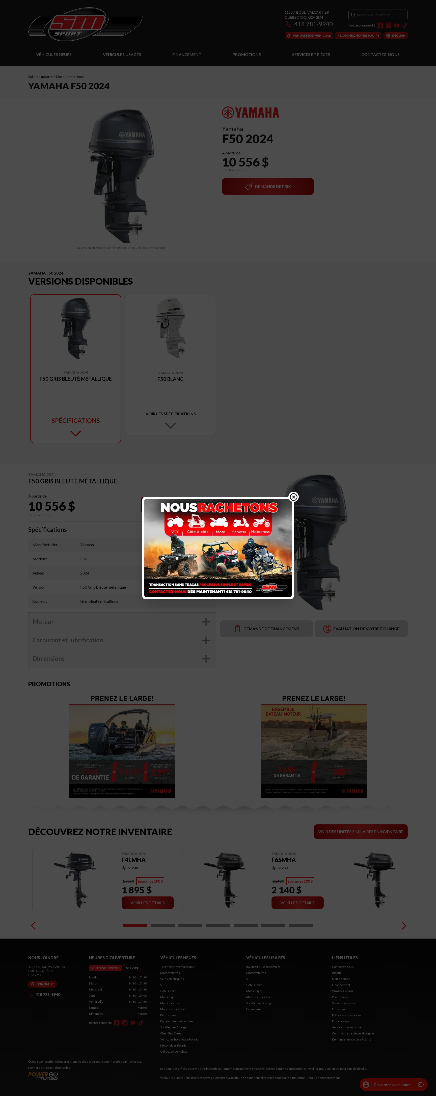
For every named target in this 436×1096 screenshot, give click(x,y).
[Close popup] (293, 497)
